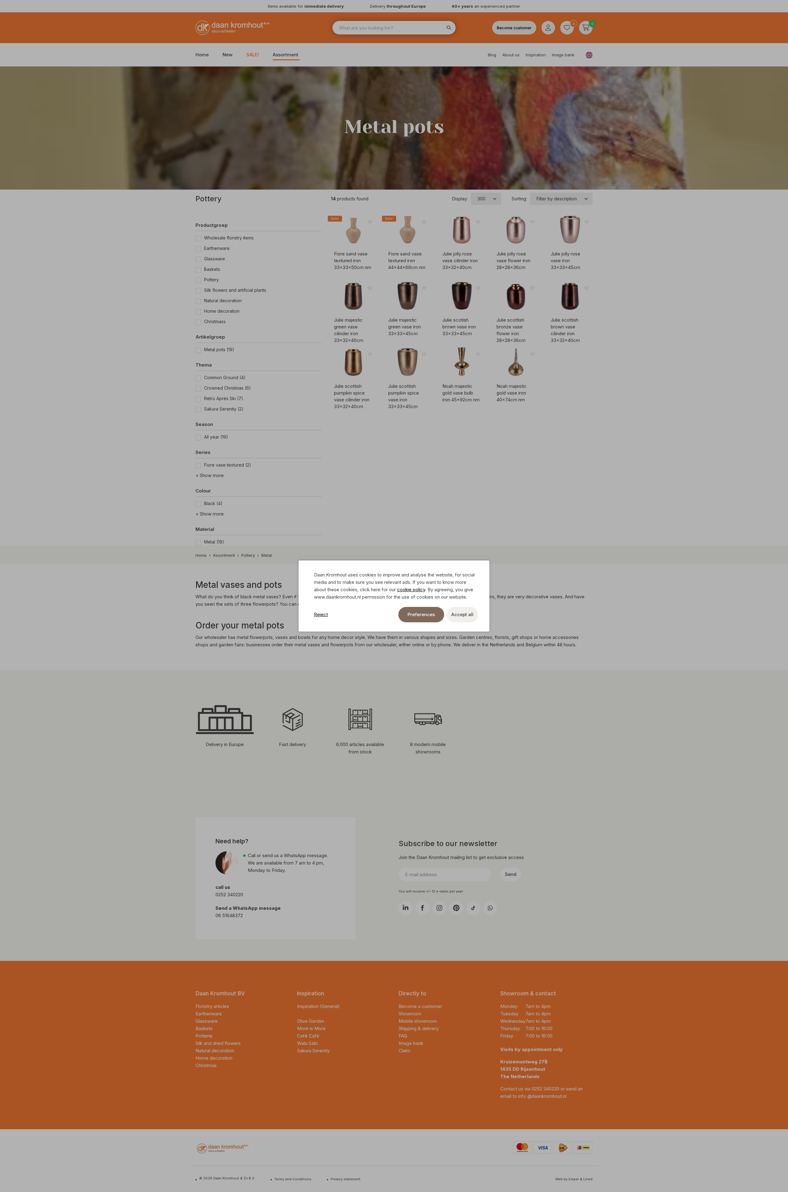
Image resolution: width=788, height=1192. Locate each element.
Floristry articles (212, 1006)
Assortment (285, 55)
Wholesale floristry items (229, 237)
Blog (492, 54)
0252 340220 (229, 894)
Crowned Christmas (227, 388)
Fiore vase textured (227, 465)
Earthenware (217, 248)
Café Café (308, 1036)
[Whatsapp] (490, 908)
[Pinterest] (456, 908)
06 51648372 (229, 915)
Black (213, 503)
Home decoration (221, 311)
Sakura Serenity (223, 408)
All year (216, 436)
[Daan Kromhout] (232, 28)
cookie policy (411, 589)
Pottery (211, 279)
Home (202, 55)
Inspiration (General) (318, 1006)
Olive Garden (310, 1021)
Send (511, 874)
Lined (588, 1179)
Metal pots (219, 349)
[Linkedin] (405, 908)
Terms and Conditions (293, 1179)
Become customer (514, 27)
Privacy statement (345, 1179)
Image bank (563, 54)
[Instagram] (439, 908)
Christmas (206, 1065)
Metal (214, 541)
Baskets (212, 269)
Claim (404, 1051)
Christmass (215, 321)
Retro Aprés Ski (223, 398)
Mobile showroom (418, 1021)
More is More (311, 1028)
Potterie (203, 1036)
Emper (574, 1179)
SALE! (252, 55)
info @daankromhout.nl (542, 1096)
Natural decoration (223, 300)
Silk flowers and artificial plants (235, 290)
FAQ (403, 1036)
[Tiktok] (473, 908)
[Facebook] (422, 908)
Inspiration (536, 54)
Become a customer (420, 1006)
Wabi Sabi (307, 1043)
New (227, 55)
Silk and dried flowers (218, 1043)
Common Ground (225, 377)
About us (511, 54)
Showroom (410, 1014)
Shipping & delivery (419, 1028)
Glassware (214, 258)
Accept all (462, 614)
